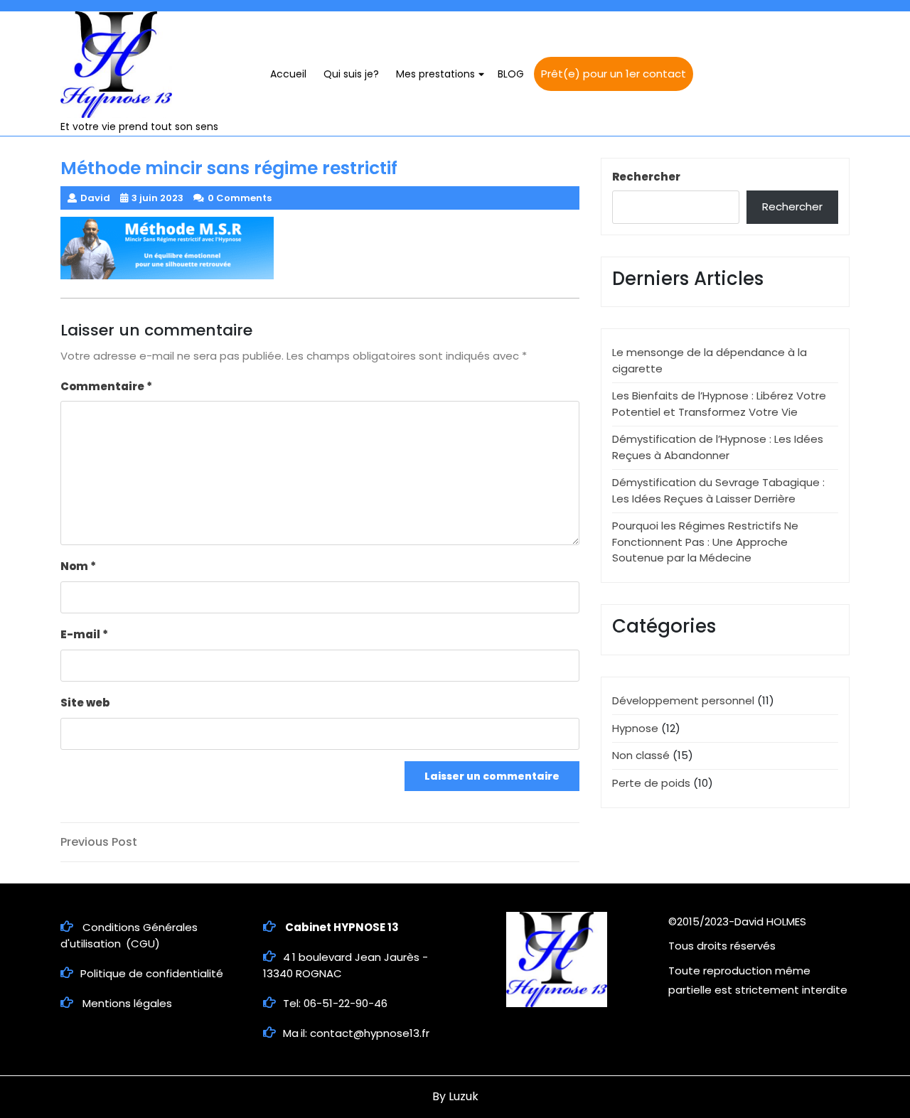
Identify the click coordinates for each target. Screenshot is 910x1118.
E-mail (84, 634)
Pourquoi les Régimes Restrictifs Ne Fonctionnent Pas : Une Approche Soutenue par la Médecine (705, 541)
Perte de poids (651, 782)
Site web (84, 702)
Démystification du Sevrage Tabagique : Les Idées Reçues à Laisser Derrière (718, 490)
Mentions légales (127, 1003)
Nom (78, 566)
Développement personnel (683, 700)
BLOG (511, 74)
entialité (201, 973)
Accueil (288, 74)
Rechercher (646, 176)
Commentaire (106, 386)
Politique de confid (129, 973)
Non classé (641, 755)
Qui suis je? (351, 74)
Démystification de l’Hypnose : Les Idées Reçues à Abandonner (717, 447)
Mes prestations (435, 74)
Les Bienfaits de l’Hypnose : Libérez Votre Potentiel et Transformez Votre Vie (719, 403)
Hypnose (635, 728)
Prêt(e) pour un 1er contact (613, 73)
